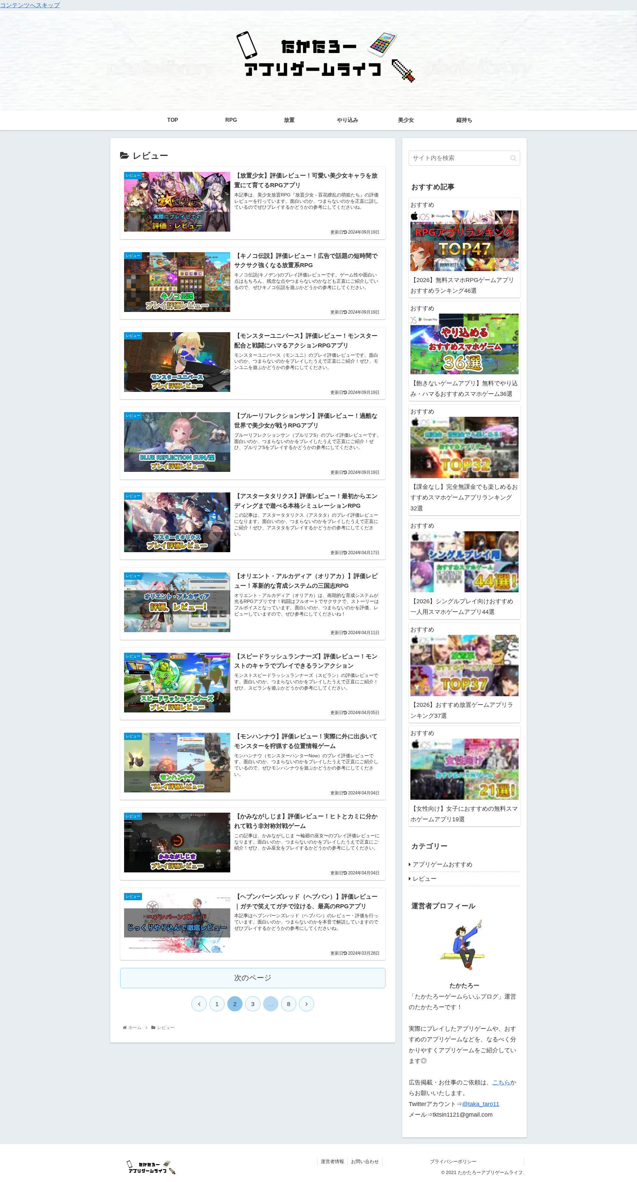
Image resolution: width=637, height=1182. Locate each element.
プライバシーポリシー (477, 1161)
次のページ (253, 978)
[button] (513, 158)
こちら (501, 1082)
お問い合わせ (365, 1161)
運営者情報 (332, 1161)
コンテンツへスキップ (30, 5)
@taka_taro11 (480, 1104)
